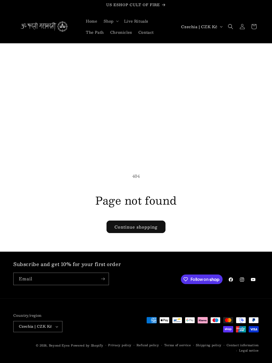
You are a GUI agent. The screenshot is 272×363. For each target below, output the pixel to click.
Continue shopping (136, 226)
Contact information (243, 345)
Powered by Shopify (87, 345)
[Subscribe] (103, 279)
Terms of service (177, 345)
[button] (110, 21)
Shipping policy (209, 345)
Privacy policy (119, 345)
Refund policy (148, 345)
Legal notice (249, 350)
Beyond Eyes (59, 345)
